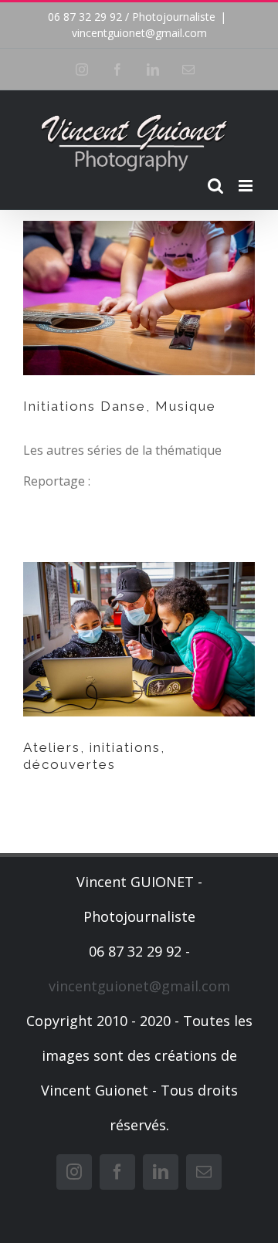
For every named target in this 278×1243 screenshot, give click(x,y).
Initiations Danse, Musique (119, 406)
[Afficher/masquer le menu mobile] (247, 186)
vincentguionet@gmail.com (139, 32)
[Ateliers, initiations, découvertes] (139, 639)
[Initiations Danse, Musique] (139, 298)
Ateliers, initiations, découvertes (94, 756)
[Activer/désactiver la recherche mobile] (215, 186)
